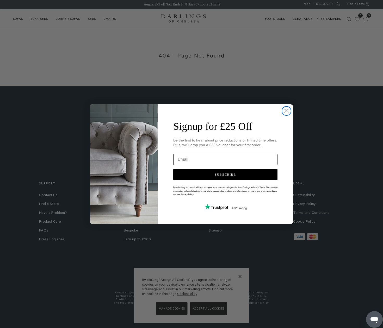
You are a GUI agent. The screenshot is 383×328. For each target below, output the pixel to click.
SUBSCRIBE (225, 174)
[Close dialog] (286, 110)
